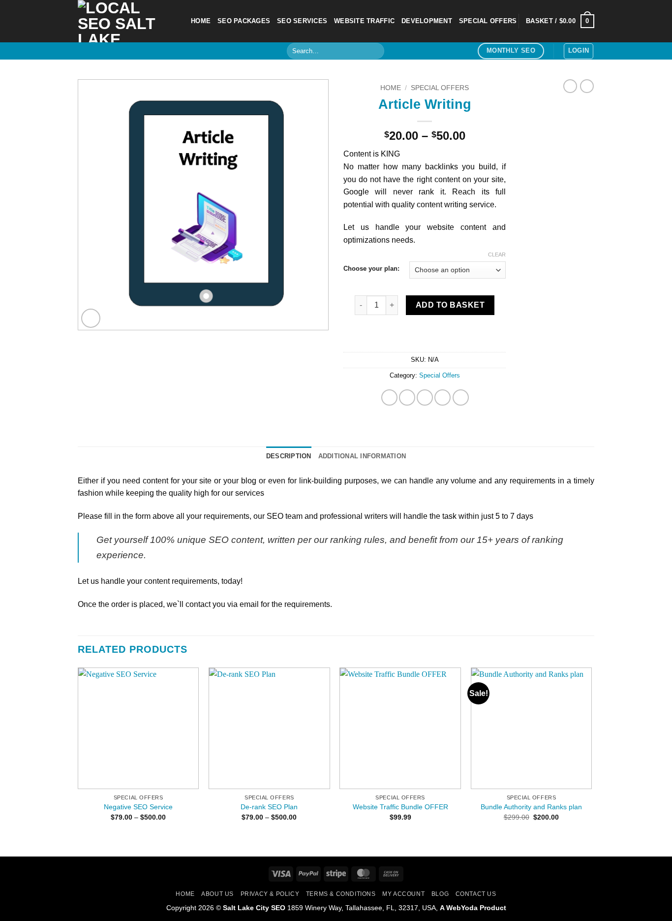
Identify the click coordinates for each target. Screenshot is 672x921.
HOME (201, 21)
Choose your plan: (371, 268)
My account (403, 893)
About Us (217, 893)
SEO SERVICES (302, 21)
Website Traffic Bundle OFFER (400, 807)
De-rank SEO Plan (269, 807)
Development (426, 21)
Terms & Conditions (341, 893)
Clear (497, 254)
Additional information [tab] (362, 456)
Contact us (476, 893)
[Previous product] (587, 86)
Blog (440, 893)
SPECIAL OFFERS (488, 21)
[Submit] (375, 51)
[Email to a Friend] (425, 397)
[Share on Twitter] (407, 397)
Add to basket (450, 305)
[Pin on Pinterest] (442, 397)
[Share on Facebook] (389, 397)
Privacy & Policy (270, 893)
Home (390, 88)
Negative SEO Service (138, 807)
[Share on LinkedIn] (461, 397)
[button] (560, 21)
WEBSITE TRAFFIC (364, 21)
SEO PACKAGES (243, 21)
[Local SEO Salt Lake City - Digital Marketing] (127, 21)
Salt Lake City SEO (254, 908)
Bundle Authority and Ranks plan (531, 807)
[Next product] (570, 86)
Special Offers (440, 88)
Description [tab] (288, 456)
